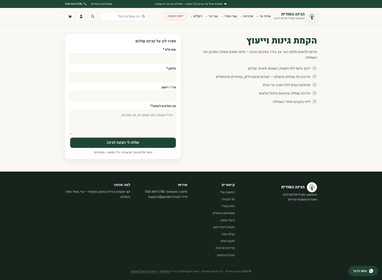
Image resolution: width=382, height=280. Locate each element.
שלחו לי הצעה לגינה (123, 142)
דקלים (197, 16)
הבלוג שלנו (228, 234)
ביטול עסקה (227, 220)
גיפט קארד (228, 206)
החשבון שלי (227, 192)
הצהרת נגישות (226, 255)
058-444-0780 (73, 4)
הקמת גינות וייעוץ (224, 227)
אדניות (248, 16)
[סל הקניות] (69, 16)
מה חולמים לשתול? (163, 106)
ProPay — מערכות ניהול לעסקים (150, 271)
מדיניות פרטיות (225, 248)
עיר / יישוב (168, 87)
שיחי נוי (265, 16)
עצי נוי (213, 16)
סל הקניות (228, 199)
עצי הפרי (230, 16)
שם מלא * (169, 49)
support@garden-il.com (164, 197)
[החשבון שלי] (81, 16)
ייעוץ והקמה (176, 16)
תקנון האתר (227, 241)
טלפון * (171, 68)
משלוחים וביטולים (101, 4)
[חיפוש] (92, 16)
